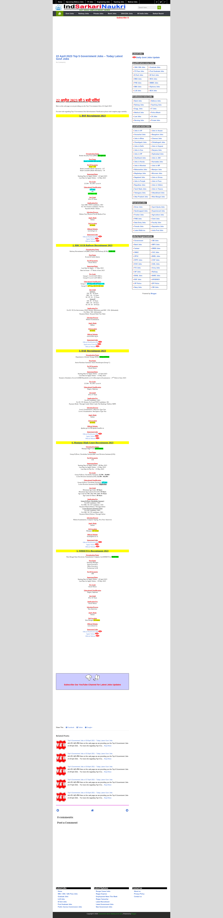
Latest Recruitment (102, 902)
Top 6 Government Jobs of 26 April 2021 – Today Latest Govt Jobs (90, 793)
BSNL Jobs (138, 275)
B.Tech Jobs (62, 902)
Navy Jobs (138, 287)
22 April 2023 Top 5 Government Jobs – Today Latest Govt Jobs (89, 57)
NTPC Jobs (138, 260)
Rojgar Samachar (102, 899)
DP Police (155, 283)
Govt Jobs (70, 13)
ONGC (136, 252)
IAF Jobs (137, 272)
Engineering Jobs (103, 2)
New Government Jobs (104, 907)
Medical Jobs (132, 2)
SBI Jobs (155, 240)
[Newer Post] (58, 810)
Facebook (70, 727)
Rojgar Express (101, 894)
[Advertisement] (92, 36)
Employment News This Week (106, 896)
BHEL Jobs (156, 256)
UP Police (137, 283)
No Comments (60, 62)
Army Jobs (156, 268)
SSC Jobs (155, 252)
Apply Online (90, 239)
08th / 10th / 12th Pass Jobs (68, 894)
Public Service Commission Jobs (70, 907)
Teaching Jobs (119, 2)
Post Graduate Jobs (65, 904)
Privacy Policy (139, 894)
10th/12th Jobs (127, 13)
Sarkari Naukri (158, 13)
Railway (155, 272)
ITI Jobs (90, 2)
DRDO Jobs (156, 248)
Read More (107, 746)
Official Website (90, 241)
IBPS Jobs (156, 244)
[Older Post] (127, 810)
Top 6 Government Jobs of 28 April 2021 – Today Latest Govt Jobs (90, 740)
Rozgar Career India (103, 891)
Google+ (89, 727)
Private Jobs (98, 13)
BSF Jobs (137, 279)
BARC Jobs (156, 275)
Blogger (153, 293)
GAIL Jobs (156, 264)
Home (60, 2)
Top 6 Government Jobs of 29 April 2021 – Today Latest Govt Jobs (90, 766)
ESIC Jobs (138, 264)
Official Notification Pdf (90, 237)
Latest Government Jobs (104, 904)
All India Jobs (142, 13)
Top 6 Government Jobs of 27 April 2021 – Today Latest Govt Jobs (90, 780)
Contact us (138, 896)
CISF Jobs (155, 260)
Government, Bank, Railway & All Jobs (110, 914)
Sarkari (136, 248)
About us (137, 891)
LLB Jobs (61, 899)
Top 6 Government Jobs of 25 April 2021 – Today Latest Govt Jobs (90, 753)
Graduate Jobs (63, 896)
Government (138, 240)
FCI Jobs (137, 268)
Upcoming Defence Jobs (75, 2)
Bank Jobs (112, 13)
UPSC (136, 256)
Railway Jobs (83, 13)
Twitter (80, 727)
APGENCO (156, 279)
